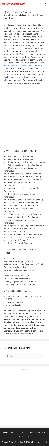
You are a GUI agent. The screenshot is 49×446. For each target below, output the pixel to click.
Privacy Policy (28, 432)
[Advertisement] (24, 117)
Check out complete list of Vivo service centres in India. (24, 65)
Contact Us (41, 432)
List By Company (24, 436)
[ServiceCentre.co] (13, 3)
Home (5, 432)
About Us (15, 432)
